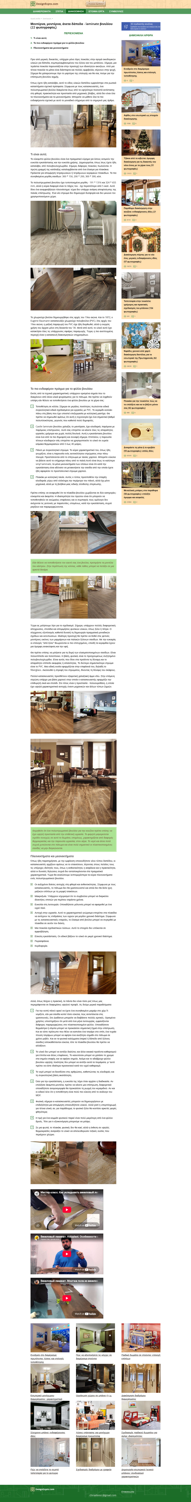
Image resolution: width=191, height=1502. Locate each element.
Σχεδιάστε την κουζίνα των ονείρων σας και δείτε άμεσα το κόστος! (145, 26)
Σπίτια (59, 11)
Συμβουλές (116, 11)
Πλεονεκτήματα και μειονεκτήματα (49, 47)
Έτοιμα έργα (96, 11)
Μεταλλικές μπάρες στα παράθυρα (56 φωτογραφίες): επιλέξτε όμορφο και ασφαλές (141, 494)
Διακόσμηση (76, 11)
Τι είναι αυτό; (39, 37)
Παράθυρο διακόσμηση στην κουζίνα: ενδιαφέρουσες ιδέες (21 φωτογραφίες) (140, 212)
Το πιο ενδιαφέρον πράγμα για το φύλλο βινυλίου (57, 42)
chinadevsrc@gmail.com (103, 1495)
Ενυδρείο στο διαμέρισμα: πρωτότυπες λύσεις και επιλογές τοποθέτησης (140, 72)
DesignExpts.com (47, 4)
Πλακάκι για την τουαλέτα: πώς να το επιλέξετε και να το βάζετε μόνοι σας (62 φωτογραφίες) (141, 404)
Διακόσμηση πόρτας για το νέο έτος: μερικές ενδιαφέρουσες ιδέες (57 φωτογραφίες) (140, 258)
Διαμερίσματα (42, 11)
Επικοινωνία (127, 1491)
